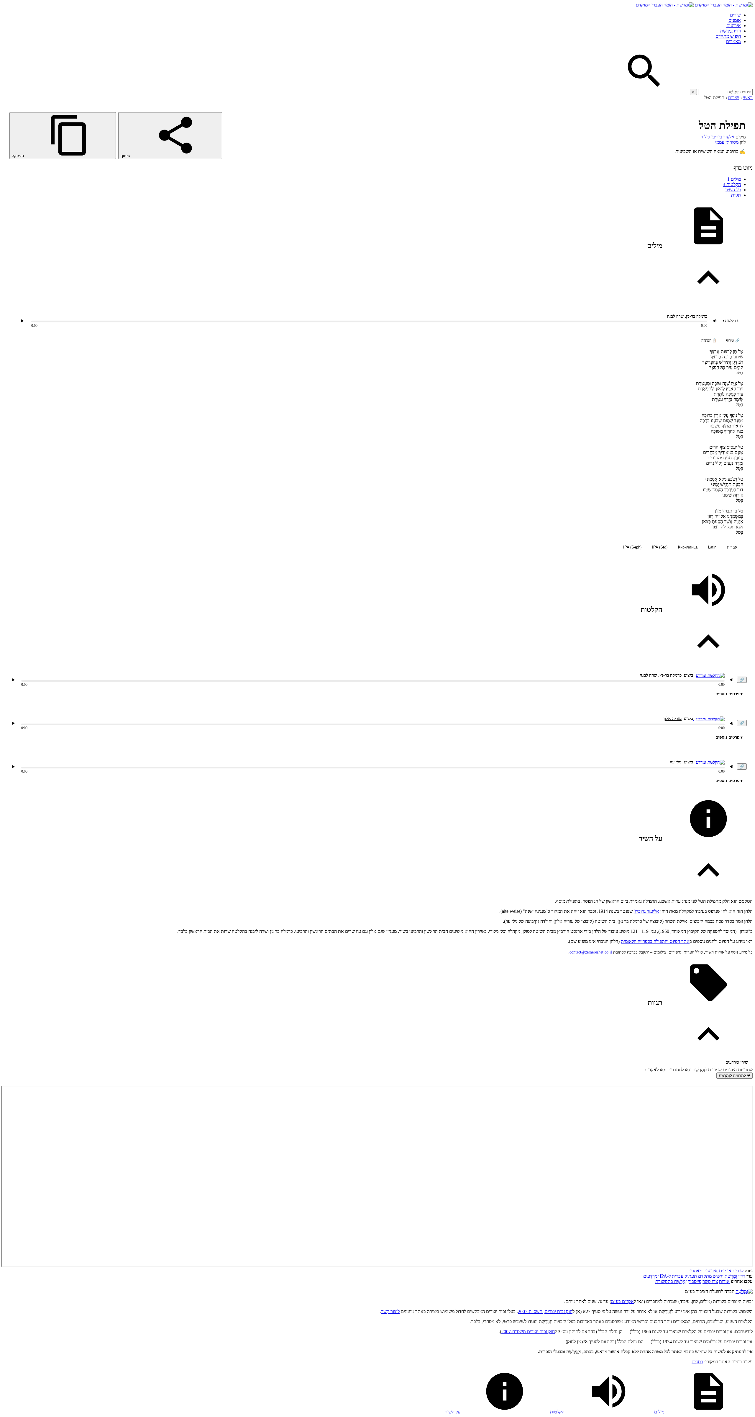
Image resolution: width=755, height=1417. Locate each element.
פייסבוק (694, 1281)
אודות (724, 1281)
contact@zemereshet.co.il (590, 952)
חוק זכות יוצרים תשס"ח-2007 (528, 1331)
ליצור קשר (390, 1311)
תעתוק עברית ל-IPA (678, 1276)
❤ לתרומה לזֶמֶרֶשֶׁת (734, 1075)
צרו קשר (710, 1281)
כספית (697, 1361)
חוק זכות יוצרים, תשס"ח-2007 (545, 1311)
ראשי (748, 97)
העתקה (18, 156)
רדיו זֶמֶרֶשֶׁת (735, 1276)
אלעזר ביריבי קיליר (717, 136)
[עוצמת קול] (715, 321)
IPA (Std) (659, 547)
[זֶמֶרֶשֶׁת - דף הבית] (744, 1291)
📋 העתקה (709, 340)
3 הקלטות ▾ (730, 321)
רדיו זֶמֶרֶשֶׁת (730, 30)
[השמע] (13, 680)
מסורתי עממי (726, 142)
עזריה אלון (673, 718)
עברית (732, 547)
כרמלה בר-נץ (696, 316)
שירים (735, 14)
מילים (734, 179)
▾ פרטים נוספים (729, 694)
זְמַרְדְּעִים (651, 1276)
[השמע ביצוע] (22, 321)
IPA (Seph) (632, 547)
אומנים (734, 20)
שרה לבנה (675, 316)
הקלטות (732, 184)
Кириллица (687, 547)
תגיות (736, 194)
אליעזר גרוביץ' (646, 911)
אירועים (733, 25)
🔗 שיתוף (733, 340)
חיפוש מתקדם (728, 36)
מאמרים (733, 41)
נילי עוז (676, 762)
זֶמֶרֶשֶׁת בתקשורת (671, 1281)
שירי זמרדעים (737, 1062)
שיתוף (126, 156)
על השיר (733, 189)
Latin (712, 547)
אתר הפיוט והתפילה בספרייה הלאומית (655, 941)
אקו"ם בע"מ (622, 1301)
